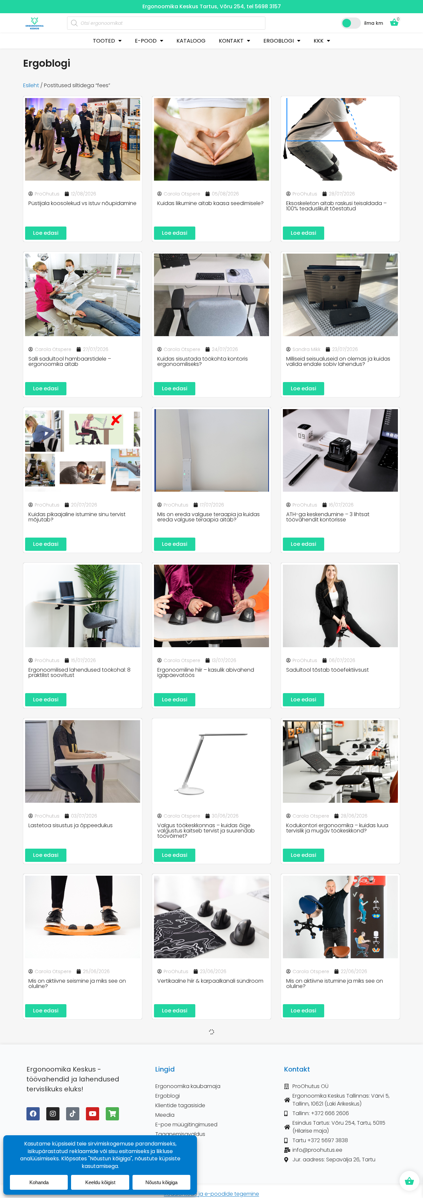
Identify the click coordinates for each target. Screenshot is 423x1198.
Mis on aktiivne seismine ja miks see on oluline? (77, 983)
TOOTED (104, 41)
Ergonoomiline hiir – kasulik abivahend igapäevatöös (205, 672)
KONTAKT (231, 41)
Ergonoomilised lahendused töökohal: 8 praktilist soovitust (79, 672)
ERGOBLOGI (278, 41)
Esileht (31, 85)
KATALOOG (191, 41)
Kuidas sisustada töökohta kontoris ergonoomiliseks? (202, 361)
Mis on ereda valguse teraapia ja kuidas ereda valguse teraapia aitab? (208, 517)
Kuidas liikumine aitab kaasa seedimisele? (210, 203)
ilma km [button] (373, 23)
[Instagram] (52, 1113)
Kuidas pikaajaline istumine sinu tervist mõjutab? (77, 517)
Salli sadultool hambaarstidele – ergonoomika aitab (69, 361)
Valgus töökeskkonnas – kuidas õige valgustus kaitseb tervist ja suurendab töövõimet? (206, 831)
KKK (319, 41)
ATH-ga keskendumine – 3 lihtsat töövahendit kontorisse (327, 517)
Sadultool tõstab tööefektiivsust (327, 670)
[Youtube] (92, 1113)
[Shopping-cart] (112, 1113)
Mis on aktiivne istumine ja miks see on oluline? (334, 983)
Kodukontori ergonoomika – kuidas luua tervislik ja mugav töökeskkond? (337, 828)
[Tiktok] (72, 1113)
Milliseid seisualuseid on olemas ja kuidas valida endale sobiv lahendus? (338, 361)
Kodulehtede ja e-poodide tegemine (211, 1194)
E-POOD (146, 41)
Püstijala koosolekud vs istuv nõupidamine (82, 203)
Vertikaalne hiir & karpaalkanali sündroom (210, 981)
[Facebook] (33, 1113)
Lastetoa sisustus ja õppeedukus (70, 825)
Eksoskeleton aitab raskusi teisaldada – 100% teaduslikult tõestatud (336, 205)
